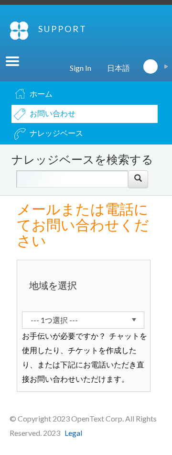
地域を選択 (53, 285)
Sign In (80, 67)
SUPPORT (62, 28)
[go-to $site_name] (19, 30)
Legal (73, 432)
